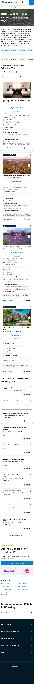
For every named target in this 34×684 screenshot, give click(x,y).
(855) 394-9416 (18, 335)
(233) (30, 246)
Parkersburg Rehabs (6, 589)
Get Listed (23, 50)
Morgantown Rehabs (22, 592)
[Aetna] (9, 571)
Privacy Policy (17, 664)
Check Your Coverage (17, 563)
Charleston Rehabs (22, 583)
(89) (7, 435)
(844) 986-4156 (18, 181)
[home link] (2, 7)
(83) (30, 328)
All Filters (6, 59)
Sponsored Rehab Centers (10, 50)
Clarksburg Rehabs (6, 592)
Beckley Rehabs (5, 586)
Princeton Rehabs (5, 594)
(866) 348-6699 (18, 252)
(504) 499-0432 (18, 107)
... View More (28, 144)
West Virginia (7, 6)
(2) (6, 465)
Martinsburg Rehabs (22, 586)
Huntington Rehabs (5, 583)
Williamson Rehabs (22, 589)
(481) (30, 175)
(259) (30, 100)
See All (16, 124)
